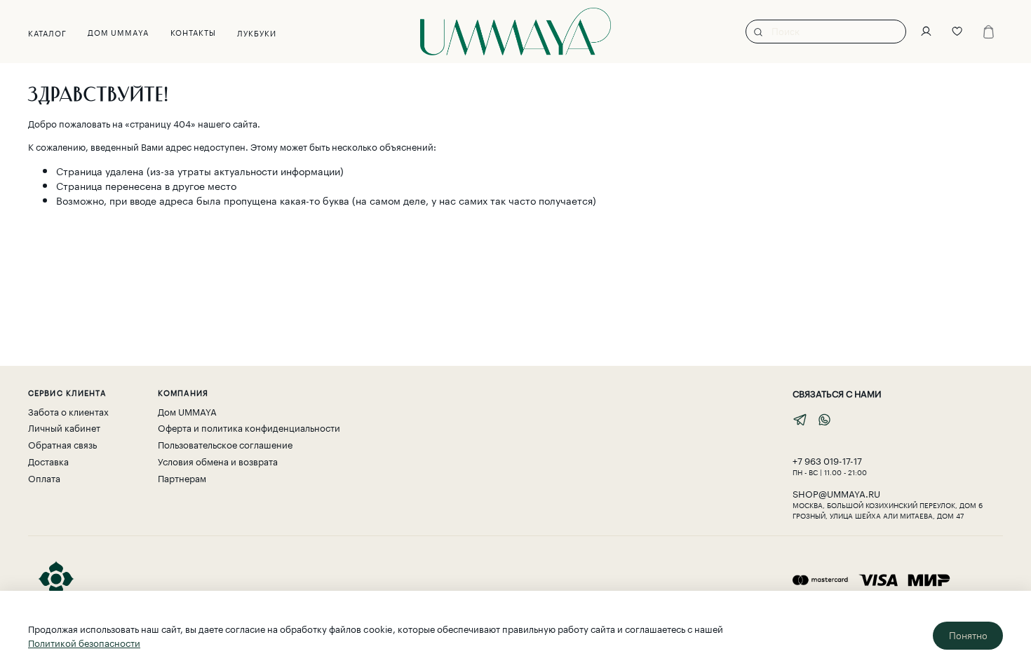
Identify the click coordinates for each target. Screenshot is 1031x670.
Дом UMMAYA (118, 31)
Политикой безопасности (84, 642)
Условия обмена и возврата (218, 460)
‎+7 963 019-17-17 (827, 460)
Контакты (193, 31)
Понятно (968, 635)
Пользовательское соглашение (225, 444)
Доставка (48, 460)
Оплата (44, 477)
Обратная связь (62, 444)
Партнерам (182, 477)
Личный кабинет (64, 427)
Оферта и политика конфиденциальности (249, 427)
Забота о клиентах (68, 411)
